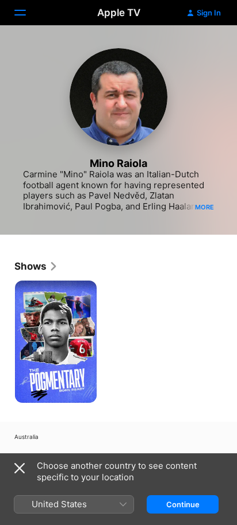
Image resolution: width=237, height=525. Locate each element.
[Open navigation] (27, 12)
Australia (26, 437)
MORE (204, 207)
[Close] (19, 468)
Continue (183, 504)
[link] (36, 266)
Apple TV (118, 12)
